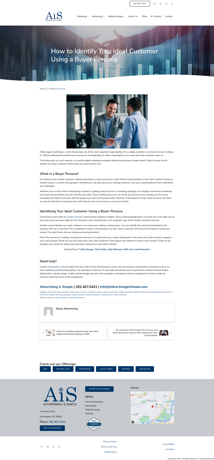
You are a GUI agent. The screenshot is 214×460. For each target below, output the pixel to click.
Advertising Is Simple (58, 266)
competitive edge (94, 292)
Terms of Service (109, 446)
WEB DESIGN (84, 369)
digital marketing (139, 292)
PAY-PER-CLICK (63, 369)
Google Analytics (74, 216)
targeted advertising (76, 297)
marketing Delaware (92, 295)
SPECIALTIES (144, 369)
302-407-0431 (139, 3)
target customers (62, 297)
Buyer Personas (81, 292)
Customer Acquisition (110, 292)
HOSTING (126, 369)
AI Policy (170, 449)
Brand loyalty (70, 292)
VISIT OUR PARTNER (52, 428)
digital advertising (126, 292)
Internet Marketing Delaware (60, 295)
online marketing (119, 295)
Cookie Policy (110, 452)
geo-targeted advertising (156, 292)
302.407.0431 (57, 422)
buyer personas (49, 297)
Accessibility (168, 444)
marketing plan (107, 295)
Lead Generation (78, 295)
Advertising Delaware (55, 292)
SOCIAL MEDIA (106, 369)
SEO (45, 369)
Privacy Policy (110, 441)
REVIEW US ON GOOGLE (99, 389)
